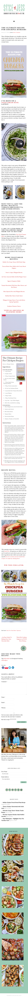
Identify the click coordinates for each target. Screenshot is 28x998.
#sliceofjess (4, 660)
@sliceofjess (7, 658)
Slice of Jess (14, 9)
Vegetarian (19, 630)
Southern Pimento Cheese (14, 306)
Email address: (5, 777)
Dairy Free (9, 630)
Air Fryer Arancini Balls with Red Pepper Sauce (14, 276)
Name (3, 697)
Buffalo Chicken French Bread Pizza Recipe (14, 802)
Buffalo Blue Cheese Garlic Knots (14, 295)
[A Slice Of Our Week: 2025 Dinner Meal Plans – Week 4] (13, 923)
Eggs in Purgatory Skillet (14, 281)
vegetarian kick (10, 102)
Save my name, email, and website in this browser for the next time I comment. (12, 715)
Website (3, 707)
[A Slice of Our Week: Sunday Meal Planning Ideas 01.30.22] (13, 897)
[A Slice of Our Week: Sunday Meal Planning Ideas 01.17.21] (13, 949)
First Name (4, 771)
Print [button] (21, 384)
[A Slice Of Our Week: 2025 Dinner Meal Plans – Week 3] (13, 871)
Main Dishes (13, 630)
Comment (4, 681)
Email (3, 702)
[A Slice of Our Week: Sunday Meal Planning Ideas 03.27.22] (13, 975)
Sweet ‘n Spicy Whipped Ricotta (14, 272)
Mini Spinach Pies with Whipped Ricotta (14, 291)
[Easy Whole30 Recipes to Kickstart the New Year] (13, 845)
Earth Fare (6, 551)
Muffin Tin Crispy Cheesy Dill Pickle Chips (14, 262)
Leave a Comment (16, 32)
